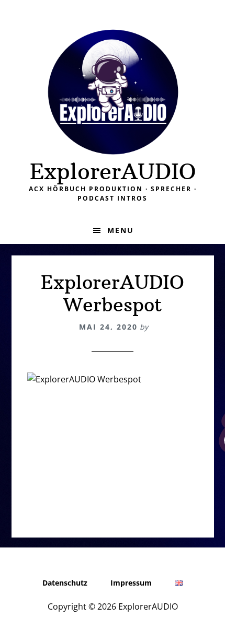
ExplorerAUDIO (113, 171)
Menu (120, 230)
